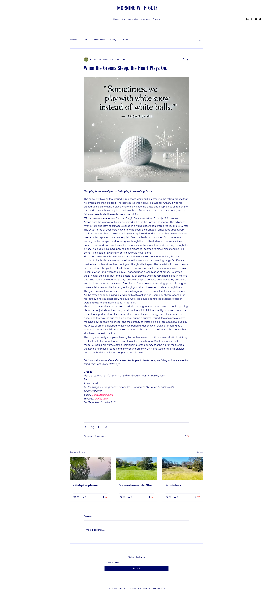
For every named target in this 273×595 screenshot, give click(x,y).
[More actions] (187, 59)
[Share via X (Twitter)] (92, 427)
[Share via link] (106, 427)
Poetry (113, 39)
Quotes (125, 39)
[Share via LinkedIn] (99, 427)
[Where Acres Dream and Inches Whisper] (136, 468)
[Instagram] (247, 19)
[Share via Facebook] (85, 427)
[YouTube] (256, 19)
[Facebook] (251, 19)
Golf (85, 39)
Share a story (98, 39)
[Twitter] (260, 19)
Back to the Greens (173, 485)
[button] (199, 40)
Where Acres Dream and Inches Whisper (135, 485)
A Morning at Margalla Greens (85, 485)
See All (200, 452)
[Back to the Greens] (182, 468)
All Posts (73, 39)
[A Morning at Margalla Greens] (90, 468)
